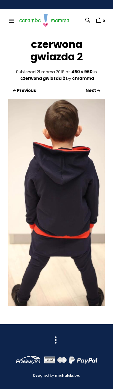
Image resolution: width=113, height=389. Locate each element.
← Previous (24, 90)
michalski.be (67, 375)
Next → (93, 90)
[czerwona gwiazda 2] (56, 304)
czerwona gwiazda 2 (42, 78)
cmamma (83, 78)
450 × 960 (81, 72)
